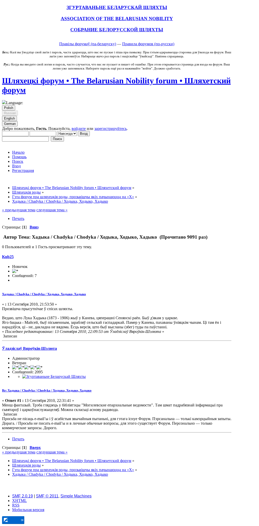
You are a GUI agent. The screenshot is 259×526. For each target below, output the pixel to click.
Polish (8, 108)
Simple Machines (76, 496)
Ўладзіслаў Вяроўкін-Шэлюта (29, 348)
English (9, 118)
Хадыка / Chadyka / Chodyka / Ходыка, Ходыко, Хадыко (44, 294)
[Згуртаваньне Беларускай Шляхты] (54, 376)
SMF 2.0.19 (22, 496)
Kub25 (8, 257)
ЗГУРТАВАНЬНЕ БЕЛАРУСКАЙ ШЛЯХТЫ (117, 7)
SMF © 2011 (47, 496)
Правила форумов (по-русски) (148, 44)
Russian (10, 113)
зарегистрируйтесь (110, 128)
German (10, 124)
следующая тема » (52, 210)
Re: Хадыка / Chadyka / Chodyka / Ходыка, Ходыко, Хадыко (47, 390)
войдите (79, 128)
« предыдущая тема (18, 210)
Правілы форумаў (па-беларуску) (87, 44)
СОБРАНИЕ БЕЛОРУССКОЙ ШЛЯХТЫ (116, 29)
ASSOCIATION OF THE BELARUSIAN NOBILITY (117, 18)
